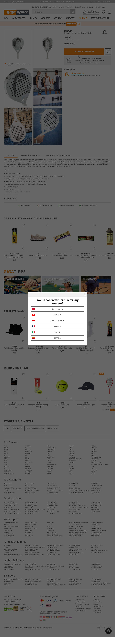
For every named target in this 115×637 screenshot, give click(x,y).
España (57, 338)
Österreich (57, 309)
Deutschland (57, 321)
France (57, 326)
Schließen (85, 294)
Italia (57, 332)
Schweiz (57, 315)
